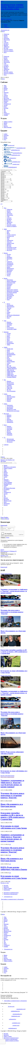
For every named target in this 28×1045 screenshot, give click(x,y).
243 (10, 844)
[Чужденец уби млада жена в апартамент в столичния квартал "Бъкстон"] (11, 606)
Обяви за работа (8, 121)
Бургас (5, 138)
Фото (5, 52)
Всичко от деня (5, 883)
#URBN (6, 115)
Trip (5, 111)
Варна (5, 136)
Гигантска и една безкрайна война (12, 7)
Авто (5, 94)
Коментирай (4, 525)
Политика (6, 38)
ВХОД (2, 549)
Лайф (5, 471)
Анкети (6, 95)
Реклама (6, 885)
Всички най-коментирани (7, 775)
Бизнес (5, 474)
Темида (6, 37)
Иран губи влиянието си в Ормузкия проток (12, 805)
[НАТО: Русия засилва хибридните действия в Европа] (11, 747)
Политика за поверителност (11, 892)
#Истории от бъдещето (10, 467)
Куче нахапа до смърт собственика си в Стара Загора (14, 827)
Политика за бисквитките (10, 894)
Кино (5, 106)
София (5, 134)
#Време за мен (7, 99)
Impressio (6, 479)
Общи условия (8, 888)
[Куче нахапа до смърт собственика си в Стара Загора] (11, 666)
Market (5, 123)
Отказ (4, 461)
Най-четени (4, 777)
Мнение (6, 45)
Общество (6, 34)
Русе (5, 139)
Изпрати (3, 537)
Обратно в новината (6, 19)
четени (2, 573)
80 (9, 881)
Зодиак (5, 105)
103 (10, 872)
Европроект (7, 889)
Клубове (6, 108)
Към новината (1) (5, 551)
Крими (5, 35)
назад (2, 1)
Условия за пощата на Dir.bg (11, 1040)
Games (5, 102)
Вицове (6, 96)
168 (10, 855)
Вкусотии (6, 98)
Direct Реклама (7, 127)
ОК (1, 461)
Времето (6, 101)
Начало (6, 24)
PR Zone (6, 48)
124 (10, 864)
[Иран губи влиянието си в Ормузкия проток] (11, 626)
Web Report (7, 503)
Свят (5, 41)
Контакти (6, 887)
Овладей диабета (8, 49)
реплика (3, 555)
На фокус (6, 27)
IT (4, 478)
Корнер (6, 472)
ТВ (4, 109)
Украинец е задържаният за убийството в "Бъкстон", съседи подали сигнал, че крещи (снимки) (14, 591)
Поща (5, 124)
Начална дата (4, 459)
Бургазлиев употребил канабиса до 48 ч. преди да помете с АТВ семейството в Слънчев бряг (14, 651)
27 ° (2, 204)
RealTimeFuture (8, 484)
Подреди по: (4, 552)
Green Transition (8, 482)
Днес (5, 26)
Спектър (6, 42)
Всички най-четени (6, 675)
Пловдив (6, 135)
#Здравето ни (7, 103)
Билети (6, 126)
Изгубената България (9, 488)
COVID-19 (6, 113)
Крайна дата (11, 459)
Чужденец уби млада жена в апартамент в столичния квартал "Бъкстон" (12, 611)
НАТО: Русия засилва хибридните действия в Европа (12, 752)
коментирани (8, 573)
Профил (6, 517)
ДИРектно (6, 46)
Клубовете (6, 489)
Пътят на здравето (8, 51)
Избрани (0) (13, 551)
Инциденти (7, 39)
